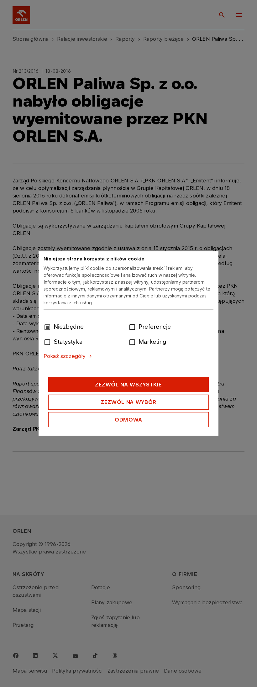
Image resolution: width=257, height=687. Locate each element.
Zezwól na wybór (128, 402)
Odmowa (128, 420)
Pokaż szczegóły (65, 356)
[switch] (133, 326)
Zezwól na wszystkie (128, 384)
